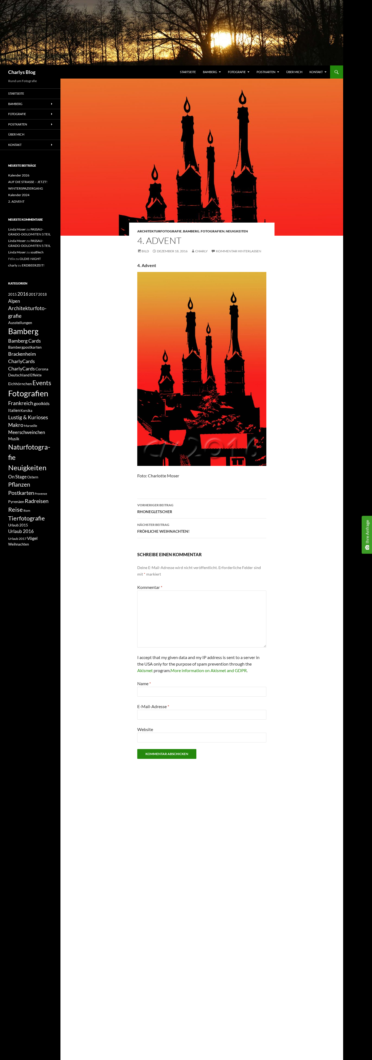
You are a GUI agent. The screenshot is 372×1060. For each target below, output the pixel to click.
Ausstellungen (20, 322)
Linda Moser (17, 229)
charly (201, 251)
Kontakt (316, 72)
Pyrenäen (16, 501)
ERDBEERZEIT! (33, 265)
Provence (41, 493)
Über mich (294, 72)
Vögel (32, 538)
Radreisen (36, 501)
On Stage (17, 477)
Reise (15, 509)
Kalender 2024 (18, 195)
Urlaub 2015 (18, 525)
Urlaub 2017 (17, 539)
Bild (145, 251)
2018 (42, 294)
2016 (22, 294)
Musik (13, 438)
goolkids (42, 403)
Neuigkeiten (237, 231)
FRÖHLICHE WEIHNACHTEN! (163, 528)
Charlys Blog (21, 72)
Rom (26, 510)
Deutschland (19, 375)
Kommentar (149, 587)
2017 (33, 294)
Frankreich (20, 403)
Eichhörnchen (20, 383)
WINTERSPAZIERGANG (25, 188)
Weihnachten (18, 544)
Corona (41, 369)
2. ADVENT (16, 201)
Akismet (145, 670)
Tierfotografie (26, 518)
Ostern (32, 477)
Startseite (188, 72)
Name (144, 683)
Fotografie (237, 72)
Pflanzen (19, 484)
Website (145, 729)
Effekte (36, 375)
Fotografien (212, 231)
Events (41, 383)
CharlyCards (21, 361)
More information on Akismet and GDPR (208, 670)
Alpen (14, 301)
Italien (14, 410)
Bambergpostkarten (25, 347)
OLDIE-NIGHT (30, 259)
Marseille (30, 426)
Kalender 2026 (18, 175)
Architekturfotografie (159, 231)
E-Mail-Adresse (153, 706)
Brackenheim (22, 354)
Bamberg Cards (24, 341)
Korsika (26, 410)
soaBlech (37, 252)
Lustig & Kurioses (28, 417)
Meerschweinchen (26, 432)
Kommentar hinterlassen (238, 251)
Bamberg (210, 72)
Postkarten (266, 72)
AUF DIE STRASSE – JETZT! (27, 182)
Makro (15, 425)
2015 (12, 294)
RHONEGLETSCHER (155, 508)
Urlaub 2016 (21, 531)
